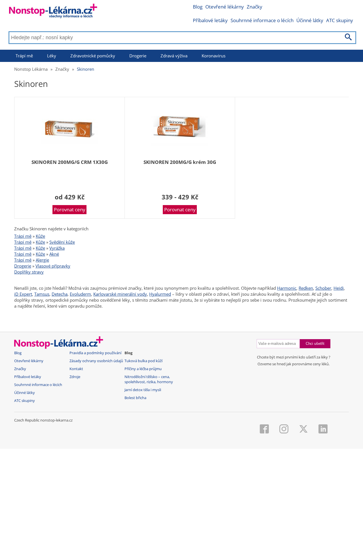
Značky (254, 6)
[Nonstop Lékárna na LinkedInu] (323, 429)
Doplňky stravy (29, 272)
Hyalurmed (160, 294)
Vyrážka (57, 248)
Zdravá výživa (174, 56)
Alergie (42, 260)
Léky (51, 56)
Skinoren (85, 69)
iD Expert (23, 294)
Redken (306, 288)
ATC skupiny (339, 20)
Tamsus (41, 294)
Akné (54, 254)
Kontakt (76, 368)
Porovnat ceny (69, 209)
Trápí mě (24, 56)
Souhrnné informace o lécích (262, 20)
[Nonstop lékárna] (53, 12)
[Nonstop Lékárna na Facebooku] (264, 429)
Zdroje (74, 376)
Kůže (40, 236)
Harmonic (286, 288)
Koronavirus (213, 56)
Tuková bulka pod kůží (143, 360)
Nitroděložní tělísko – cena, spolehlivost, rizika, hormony (148, 379)
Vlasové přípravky (52, 266)
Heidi (339, 288)
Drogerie (137, 56)
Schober (323, 288)
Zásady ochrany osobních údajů (96, 360)
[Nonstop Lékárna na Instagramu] (284, 429)
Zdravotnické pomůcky (92, 56)
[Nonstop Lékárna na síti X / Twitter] (303, 429)
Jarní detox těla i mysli (142, 389)
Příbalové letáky (210, 20)
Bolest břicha (135, 397)
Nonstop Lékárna (31, 69)
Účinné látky (309, 20)
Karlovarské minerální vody (120, 294)
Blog (197, 6)
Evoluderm (80, 294)
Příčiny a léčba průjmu (143, 368)
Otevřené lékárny (224, 6)
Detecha (59, 294)
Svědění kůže (62, 242)
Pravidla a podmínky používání (95, 353)
